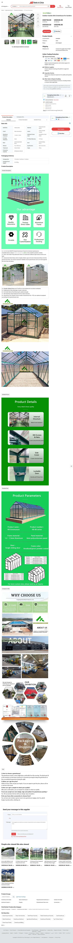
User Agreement (44, 937)
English (11, 933)
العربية (52, 933)
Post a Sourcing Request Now (18, 836)
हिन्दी (64, 933)
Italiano (37, 933)
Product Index (65, 930)
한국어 (56, 933)
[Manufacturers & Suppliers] (36, 2)
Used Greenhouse (60, 915)
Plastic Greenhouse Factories (46, 915)
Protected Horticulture (18, 10)
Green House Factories (8, 915)
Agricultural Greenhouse (32, 919)
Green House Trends (7, 922)
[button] (44, 119)
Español (15, 933)
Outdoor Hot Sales (58, 899)
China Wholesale (35, 930)
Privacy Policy (57, 937)
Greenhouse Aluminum (19, 919)
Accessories (56, 902)
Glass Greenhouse (23, 899)
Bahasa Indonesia (41, 934)
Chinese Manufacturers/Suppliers (23, 930)
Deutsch (42, 933)
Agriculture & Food (8, 10)
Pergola (20, 902)
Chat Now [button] (57, 31)
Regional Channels (57, 930)
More (2, 925)
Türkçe (29, 934)
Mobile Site (34, 931)
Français (26, 933)
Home (2, 10)
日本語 (60, 933)
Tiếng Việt (34, 934)
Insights (39, 931)
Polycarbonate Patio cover (42, 902)
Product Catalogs (22, 896)
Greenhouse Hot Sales (6, 899)
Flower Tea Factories (20, 915)
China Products (13, 930)
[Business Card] (70, 123)
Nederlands (47, 933)
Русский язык (32, 933)
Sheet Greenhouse (7, 919)
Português (21, 933)
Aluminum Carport (5, 902)
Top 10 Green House (57, 919)
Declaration (51, 937)
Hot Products (5, 930)
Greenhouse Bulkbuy (19, 922)
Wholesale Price (43, 930)
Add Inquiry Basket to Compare (21, 46)
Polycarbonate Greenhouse (42, 899)
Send (14, 834)
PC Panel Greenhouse (28, 10)
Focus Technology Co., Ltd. (27, 937)
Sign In (44, 110)
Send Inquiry (47, 31)
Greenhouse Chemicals (45, 919)
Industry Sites (50, 930)
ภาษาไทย (68, 933)
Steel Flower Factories (32, 915)
